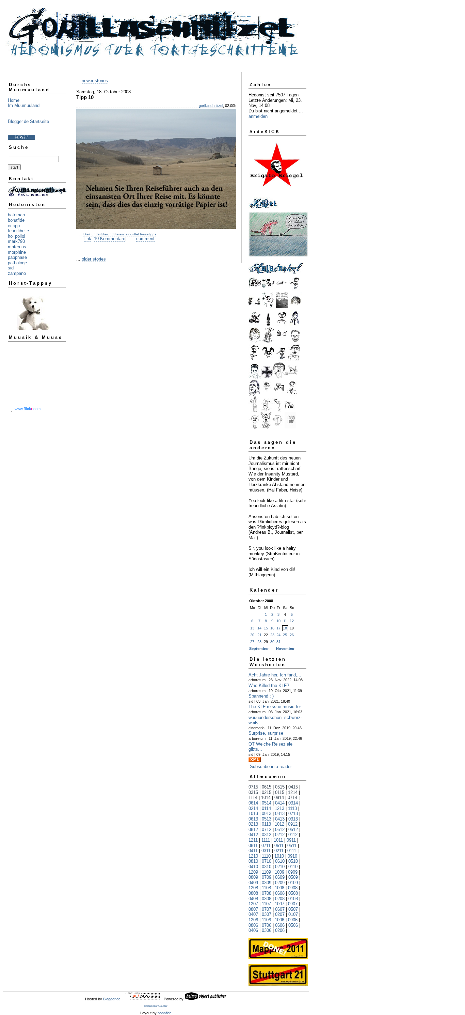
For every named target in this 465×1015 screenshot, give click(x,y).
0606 (280, 925)
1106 (266, 919)
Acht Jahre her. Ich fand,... (274, 674)
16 (272, 628)
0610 (280, 861)
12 (292, 621)
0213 (253, 824)
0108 (293, 898)
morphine (17, 252)
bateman (16, 214)
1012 (279, 824)
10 (278, 621)
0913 (266, 813)
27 (252, 642)
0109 (293, 882)
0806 (253, 925)
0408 (253, 898)
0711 (266, 845)
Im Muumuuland (23, 105)
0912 (293, 824)
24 (278, 635)
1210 (253, 856)
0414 (280, 803)
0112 (293, 834)
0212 (280, 834)
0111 (291, 850)
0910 (292, 856)
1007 (279, 903)
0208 (280, 898)
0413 (280, 819)
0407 (253, 914)
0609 (280, 877)
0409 (253, 882)
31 (278, 642)
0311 (266, 850)
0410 (253, 866)
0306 (266, 930)
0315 (253, 792)
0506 (293, 925)
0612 (280, 829)
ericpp (14, 225)
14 (259, 628)
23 (272, 635)
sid (11, 267)
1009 (279, 872)
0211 (279, 850)
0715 (253, 787)
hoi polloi (16, 236)
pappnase (17, 257)
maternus (17, 246)
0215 (266, 792)
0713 (293, 813)
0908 (293, 887)
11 (285, 621)
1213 (279, 808)
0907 (293, 903)
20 (252, 635)
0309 (266, 882)
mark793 (16, 241)
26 (292, 635)
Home (13, 100)
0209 (280, 882)
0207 (280, 914)
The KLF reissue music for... (276, 706)
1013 (253, 813)
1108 (266, 887)
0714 (292, 797)
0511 (291, 845)
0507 (293, 909)
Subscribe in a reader (271, 766)
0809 (253, 877)
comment (145, 238)
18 (285, 628)
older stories (94, 259)
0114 (266, 808)
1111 (265, 840)
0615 (266, 787)
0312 (266, 834)
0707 (266, 909)
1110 (266, 856)
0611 (279, 845)
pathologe (17, 262)
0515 (280, 787)
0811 (253, 845)
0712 (266, 829)
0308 (266, 898)
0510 (293, 861)
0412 (253, 834)
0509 (293, 877)
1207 (253, 903)
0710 (266, 861)
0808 (253, 893)
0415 (293, 787)
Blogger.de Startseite (28, 121)
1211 (253, 840)
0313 (293, 819)
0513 (266, 819)
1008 (279, 887)
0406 (253, 930)
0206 (280, 930)
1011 (278, 840)
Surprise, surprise (265, 733)
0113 (266, 824)
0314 (293, 803)
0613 (253, 819)
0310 (266, 866)
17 (278, 628)
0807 (253, 909)
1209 (253, 872)
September (259, 648)
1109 (266, 872)
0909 (293, 872)
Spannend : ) (261, 696)
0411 (253, 850)
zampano (17, 273)
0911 (291, 840)
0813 (280, 813)
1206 (253, 919)
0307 (266, 914)
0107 (293, 914)
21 (259, 635)
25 (285, 635)
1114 (252, 797)
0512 (293, 829)
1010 (279, 856)
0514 (266, 803)
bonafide (16, 220)
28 (259, 642)
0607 (280, 909)
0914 (279, 797)
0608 (280, 893)
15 (266, 628)
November (285, 648)
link (87, 238)
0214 (253, 808)
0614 (253, 803)
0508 (293, 893)
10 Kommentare (109, 238)
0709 (266, 877)
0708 (266, 893)
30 (272, 642)
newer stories (95, 80)
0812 (253, 829)
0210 (280, 866)
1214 (293, 792)
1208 (253, 887)
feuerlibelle (18, 230)
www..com (28, 409)
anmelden (258, 116)
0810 (253, 861)
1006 (279, 919)
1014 (266, 797)
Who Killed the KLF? (268, 685)
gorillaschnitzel (211, 106)
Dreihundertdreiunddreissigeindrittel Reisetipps (119, 234)
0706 (266, 925)
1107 (266, 903)
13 (252, 628)
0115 (279, 792)
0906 (293, 919)
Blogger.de (112, 999)
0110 (293, 866)
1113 (292, 808)
